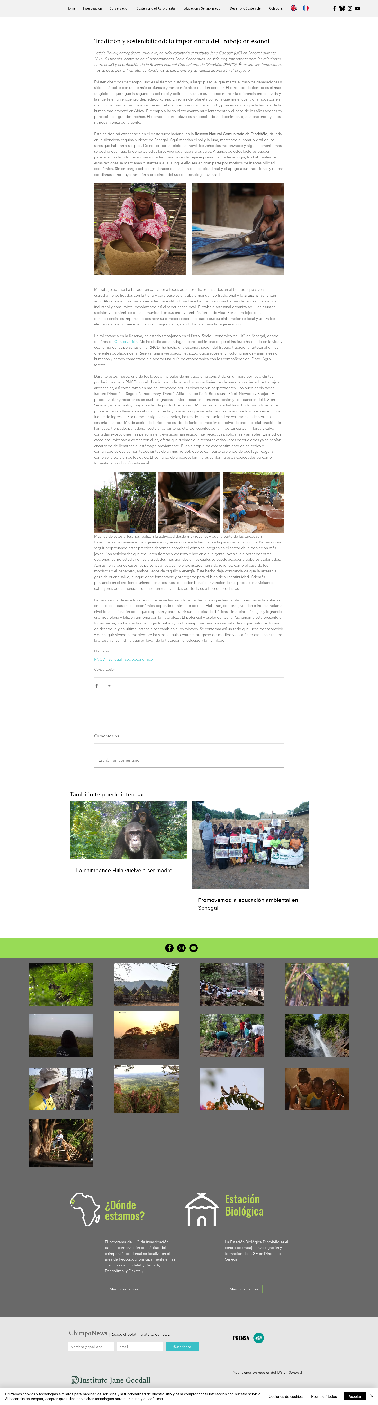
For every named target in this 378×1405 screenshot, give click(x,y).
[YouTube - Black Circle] (193, 948)
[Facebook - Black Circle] (169, 948)
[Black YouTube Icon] (358, 8)
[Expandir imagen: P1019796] (253, 502)
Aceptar (355, 1396)
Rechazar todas (324, 1396)
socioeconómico (139, 659)
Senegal (115, 659)
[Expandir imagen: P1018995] (125, 502)
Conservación (105, 669)
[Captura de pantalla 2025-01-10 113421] (342, 8)
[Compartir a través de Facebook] (96, 686)
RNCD (99, 659)
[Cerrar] (372, 1396)
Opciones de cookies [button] (286, 1396)
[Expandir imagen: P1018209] (238, 229)
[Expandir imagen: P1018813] (189, 502)
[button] (92, 8)
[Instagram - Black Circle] (181, 948)
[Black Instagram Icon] (350, 8)
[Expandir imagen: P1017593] (140, 229)
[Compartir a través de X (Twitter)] (109, 686)
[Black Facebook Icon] (334, 8)
